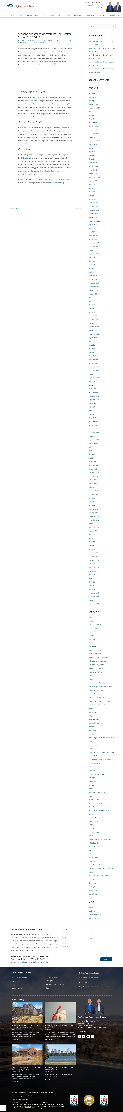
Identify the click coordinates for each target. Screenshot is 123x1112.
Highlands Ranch (94, 756)
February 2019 (93, 360)
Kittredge (92, 778)
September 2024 (94, 141)
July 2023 (92, 184)
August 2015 (93, 483)
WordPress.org (93, 918)
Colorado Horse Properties (97, 661)
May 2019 (92, 349)
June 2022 (92, 232)
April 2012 (92, 545)
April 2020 (92, 308)
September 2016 (94, 440)
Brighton (91, 621)
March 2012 (92, 549)
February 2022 (93, 236)
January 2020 (93, 319)
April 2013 (92, 502)
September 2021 (94, 254)
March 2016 (92, 462)
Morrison (91, 814)
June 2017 (92, 411)
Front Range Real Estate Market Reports (102, 738)
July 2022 (92, 228)
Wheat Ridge (93, 894)
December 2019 (94, 323)
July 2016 (92, 447)
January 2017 (93, 425)
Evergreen (92, 716)
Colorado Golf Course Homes (98, 657)
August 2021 (93, 257)
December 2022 (94, 210)
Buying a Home (94, 628)
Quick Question (94, 847)
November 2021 (94, 246)
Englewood (92, 712)
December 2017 (94, 396)
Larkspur (91, 785)
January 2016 (93, 469)
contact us (56, 183)
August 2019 (93, 338)
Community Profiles (26, 40)
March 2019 (92, 356)
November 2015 (94, 476)
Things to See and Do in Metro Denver (101, 868)
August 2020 (93, 294)
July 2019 (92, 341)
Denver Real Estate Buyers (97, 697)
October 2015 (93, 480)
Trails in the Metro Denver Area (99, 876)
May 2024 (92, 152)
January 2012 (93, 556)
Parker (91, 836)
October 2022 (93, 217)
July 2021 (92, 261)
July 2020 (92, 297)
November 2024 (94, 133)
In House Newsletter (95, 767)
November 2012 (94, 520)
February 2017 (93, 421)
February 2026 (93, 97)
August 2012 (93, 531)
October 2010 (93, 600)
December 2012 (94, 516)
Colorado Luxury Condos (97, 665)
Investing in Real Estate (96, 774)
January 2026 (93, 101)
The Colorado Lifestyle (96, 865)
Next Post (78, 209)
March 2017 (92, 418)
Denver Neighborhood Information (100, 687)
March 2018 (92, 389)
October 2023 (93, 174)
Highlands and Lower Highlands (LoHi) (102, 752)
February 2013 (93, 509)
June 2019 (92, 345)
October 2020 (93, 290)
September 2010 (94, 604)
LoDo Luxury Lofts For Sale (98, 792)
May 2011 (92, 582)
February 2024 (93, 163)
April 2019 (92, 352)
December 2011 (94, 560)
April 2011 (92, 586)
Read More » (16, 1040)
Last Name (91, 930)
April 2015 (92, 487)
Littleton (91, 789)
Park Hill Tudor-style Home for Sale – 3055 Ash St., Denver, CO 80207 (26, 1068)
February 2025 (93, 122)
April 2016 (92, 458)
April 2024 (92, 155)
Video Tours (92, 883)
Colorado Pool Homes (96, 668)
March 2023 (92, 199)
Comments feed (94, 915)
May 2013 (92, 498)
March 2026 (92, 93)
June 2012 (92, 538)
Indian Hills (92, 770)
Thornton (92, 872)
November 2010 (94, 596)
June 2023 (92, 188)
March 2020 (92, 312)
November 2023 (94, 170)
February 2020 (93, 316)
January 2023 (93, 206)
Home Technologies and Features (100, 759)
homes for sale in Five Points (36, 62)
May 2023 (92, 192)
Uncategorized (93, 879)
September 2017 (94, 400)
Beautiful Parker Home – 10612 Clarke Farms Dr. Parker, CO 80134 (25, 1026)
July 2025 (92, 112)
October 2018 (93, 374)
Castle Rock (92, 635)
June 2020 (92, 301)
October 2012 (93, 524)
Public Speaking (94, 843)
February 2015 (93, 491)
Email (64, 938)
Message (65, 946)
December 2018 (94, 367)
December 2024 (94, 130)
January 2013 (93, 513)
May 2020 (92, 305)
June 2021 (92, 265)
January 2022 (93, 239)
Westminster (93, 890)
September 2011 (94, 567)
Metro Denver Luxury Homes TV (99, 810)
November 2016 (94, 432)
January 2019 (93, 363)
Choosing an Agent (95, 650)
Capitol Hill (92, 632)
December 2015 (94, 473)
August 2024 (93, 144)
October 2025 (93, 104)
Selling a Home (94, 857)
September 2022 (94, 221)
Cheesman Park (94, 643)
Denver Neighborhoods (96, 690)
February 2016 (93, 465)
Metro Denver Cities (95, 803)
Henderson (92, 748)
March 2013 (92, 505)
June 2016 (92, 451)
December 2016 (94, 429)
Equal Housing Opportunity (20, 1099)
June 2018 (92, 385)
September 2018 (94, 378)
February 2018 (93, 392)
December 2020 (94, 283)
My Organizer (84, 982)
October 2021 (93, 250)
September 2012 (94, 527)
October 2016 (93, 436)
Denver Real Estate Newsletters (99, 701)
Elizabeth (92, 708)
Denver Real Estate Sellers (97, 705)
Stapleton (92, 861)
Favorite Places (94, 719)
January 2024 (93, 166)
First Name (66, 930)
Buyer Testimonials (95, 624)
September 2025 (94, 108)
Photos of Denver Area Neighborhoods (101, 839)
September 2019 (94, 334)
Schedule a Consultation (89, 973)
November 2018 (94, 370)
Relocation (50, 40)
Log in (91, 907)
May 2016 (92, 454)
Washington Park (94, 887)
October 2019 (93, 330)
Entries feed (92, 911)
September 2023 (94, 177)
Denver (35, 40)
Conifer (91, 676)
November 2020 (94, 287)
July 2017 (92, 407)
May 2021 (92, 268)
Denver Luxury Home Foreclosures (100, 683)
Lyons (90, 796)
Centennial (92, 639)
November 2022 (94, 214)
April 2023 (92, 195)
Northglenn (92, 828)
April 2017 (92, 414)
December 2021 (94, 243)
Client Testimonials (95, 654)
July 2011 (92, 575)
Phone (90, 938)
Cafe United (27, 158)
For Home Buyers (94, 734)
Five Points (42, 40)
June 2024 (92, 148)
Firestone (92, 727)
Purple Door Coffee (24, 128)
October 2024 (93, 137)
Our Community (94, 832)
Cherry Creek (93, 646)
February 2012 (93, 553)
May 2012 (92, 542)
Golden (91, 741)
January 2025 (93, 126)
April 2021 (92, 272)
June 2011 (92, 578)
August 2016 (93, 443)
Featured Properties (95, 723)
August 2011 (93, 571)
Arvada (91, 617)
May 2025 (92, 115)
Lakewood (92, 781)
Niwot (91, 825)
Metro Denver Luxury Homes (98, 807)
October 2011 (93, 564)
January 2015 (93, 494)
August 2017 (93, 403)
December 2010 (94, 593)
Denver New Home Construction (99, 694)
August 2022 (93, 225)
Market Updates (94, 800)
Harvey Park (93, 745)
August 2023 (93, 181)
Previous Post (13, 209)
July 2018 (92, 381)
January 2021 (93, 279)
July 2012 (92, 535)
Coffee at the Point (30, 101)
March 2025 (92, 119)
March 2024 (92, 159)
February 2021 (93, 276)
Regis (90, 850)
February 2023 (93, 203)
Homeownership (94, 763)
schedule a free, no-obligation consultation (34, 962)
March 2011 (92, 589)
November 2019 (94, 327)
